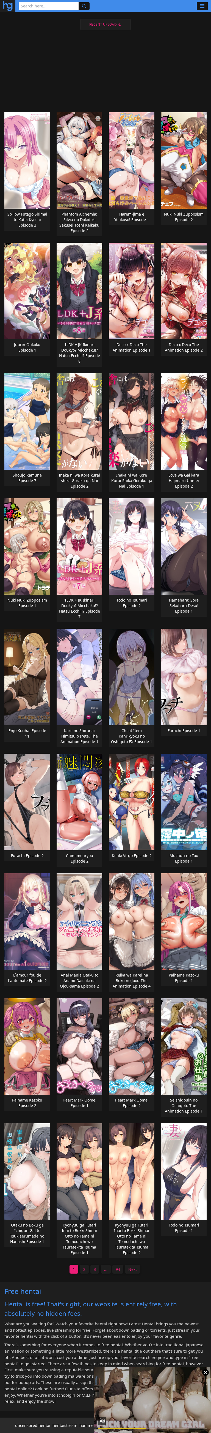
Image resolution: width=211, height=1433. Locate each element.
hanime (86, 1425)
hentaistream (64, 1425)
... (105, 1269)
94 (118, 1269)
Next (132, 1269)
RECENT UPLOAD (103, 24)
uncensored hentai (32, 1425)
